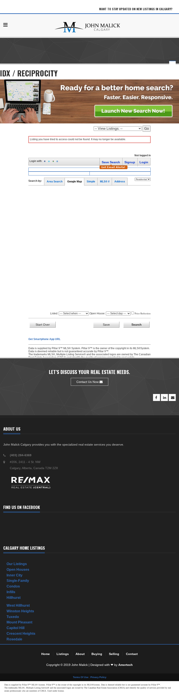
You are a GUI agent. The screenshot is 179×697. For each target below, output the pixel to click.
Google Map (74, 181)
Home (45, 654)
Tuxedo (13, 617)
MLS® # (105, 181)
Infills (11, 592)
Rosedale (14, 639)
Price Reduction (142, 313)
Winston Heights (20, 611)
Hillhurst (14, 597)
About (80, 654)
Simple (91, 181)
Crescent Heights (21, 633)
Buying (96, 654)
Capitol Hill (15, 628)
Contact (132, 654)
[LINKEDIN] (164, 397)
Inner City (14, 575)
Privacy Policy (98, 677)
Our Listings (17, 564)
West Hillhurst (18, 605)
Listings (63, 654)
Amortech (125, 665)
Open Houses (18, 569)
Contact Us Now (88, 382)
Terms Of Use (80, 677)
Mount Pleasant (19, 622)
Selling (114, 654)
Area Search (54, 181)
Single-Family (18, 581)
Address (119, 181)
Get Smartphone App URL (44, 339)
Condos (13, 586)
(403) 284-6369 (20, 455)
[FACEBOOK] (156, 397)
